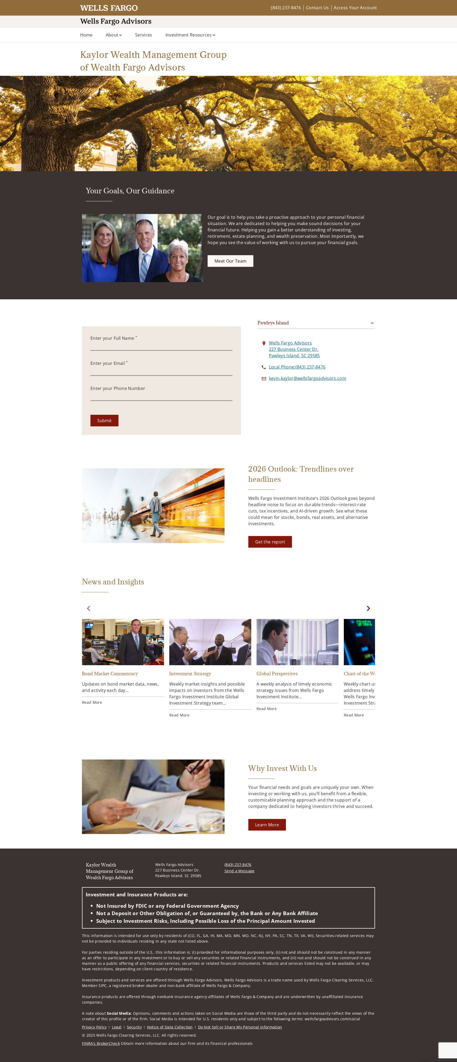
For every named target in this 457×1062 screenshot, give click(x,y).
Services (143, 35)
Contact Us (317, 8)
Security (134, 1027)
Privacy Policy (94, 1027)
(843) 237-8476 (286, 8)
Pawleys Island (273, 323)
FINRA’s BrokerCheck (101, 1043)
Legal (117, 1027)
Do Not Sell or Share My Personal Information (240, 1027)
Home (86, 35)
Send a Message (239, 870)
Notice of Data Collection (170, 1027)
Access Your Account (355, 8)
